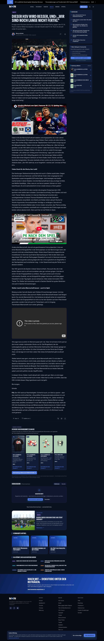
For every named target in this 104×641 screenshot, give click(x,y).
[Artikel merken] (65, 34)
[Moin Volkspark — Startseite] (12, 6)
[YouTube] (17, 608)
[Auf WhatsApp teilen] (61, 418)
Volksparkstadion (62, 627)
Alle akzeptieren (89, 635)
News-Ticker (61, 620)
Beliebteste (56, 484)
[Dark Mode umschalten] (93, 6)
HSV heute (61, 600)
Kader (59, 603)
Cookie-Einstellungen (83, 610)
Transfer (46, 6)
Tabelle (60, 622)
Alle (92, 2)
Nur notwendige (77, 635)
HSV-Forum (61, 610)
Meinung (57, 6)
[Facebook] (14, 608)
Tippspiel (63, 6)
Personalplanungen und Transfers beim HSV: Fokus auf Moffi (62, 2)
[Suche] (89, 6)
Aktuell (32, 6)
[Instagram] (10, 608)
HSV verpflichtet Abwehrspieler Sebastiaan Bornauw (29, 2)
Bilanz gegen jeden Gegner (65, 605)
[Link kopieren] (65, 418)
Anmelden (47, 499)
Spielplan (60, 625)
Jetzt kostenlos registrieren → (36, 589)
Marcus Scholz (19, 33)
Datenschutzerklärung (14, 637)
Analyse (52, 6)
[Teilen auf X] (58, 418)
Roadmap (80, 603)
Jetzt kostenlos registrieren (35, 499)
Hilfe (79, 600)
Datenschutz (81, 608)
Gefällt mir (27, 418)
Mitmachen (84, 6)
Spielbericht (39, 6)
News (11, 2)
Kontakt (80, 612)
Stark (17, 418)
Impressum (81, 605)
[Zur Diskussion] (61, 34)
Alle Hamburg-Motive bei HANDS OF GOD (24, 472)
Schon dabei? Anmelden (81, 60)
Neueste (63, 484)
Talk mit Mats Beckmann (64, 608)
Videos (60, 615)
